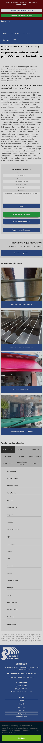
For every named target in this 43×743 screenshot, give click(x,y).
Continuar (21, 738)
